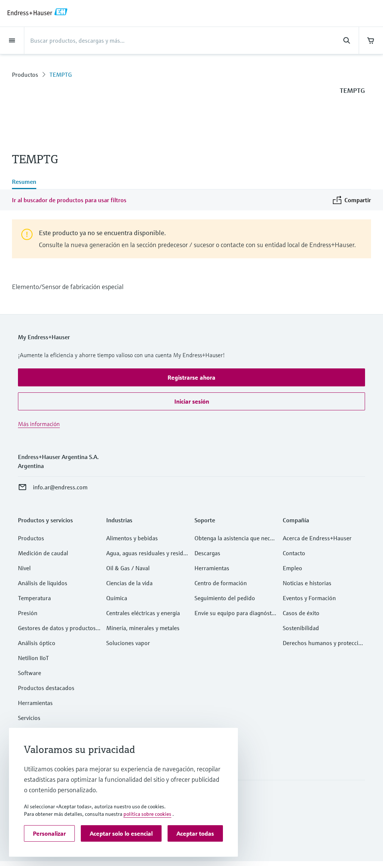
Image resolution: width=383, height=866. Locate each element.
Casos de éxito (301, 613)
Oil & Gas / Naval (128, 568)
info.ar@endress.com (60, 487)
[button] (191, 377)
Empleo (292, 568)
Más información (39, 424)
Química (116, 598)
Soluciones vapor (128, 643)
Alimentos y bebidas (132, 538)
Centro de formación (220, 583)
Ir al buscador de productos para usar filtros (69, 200)
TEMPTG (60, 74)
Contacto (294, 553)
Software (29, 673)
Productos (25, 74)
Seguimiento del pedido (224, 598)
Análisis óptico (36, 643)
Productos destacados (46, 688)
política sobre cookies (147, 814)
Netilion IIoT (33, 658)
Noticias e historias (307, 583)
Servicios (29, 717)
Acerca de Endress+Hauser (317, 538)
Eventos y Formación (309, 598)
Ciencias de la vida (129, 583)
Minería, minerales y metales (143, 628)
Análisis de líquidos (42, 583)
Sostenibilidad (301, 628)
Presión (27, 613)
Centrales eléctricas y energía (143, 613)
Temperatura (34, 598)
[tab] (24, 182)
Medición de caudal (43, 553)
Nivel (24, 568)
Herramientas (35, 703)
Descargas (207, 553)
